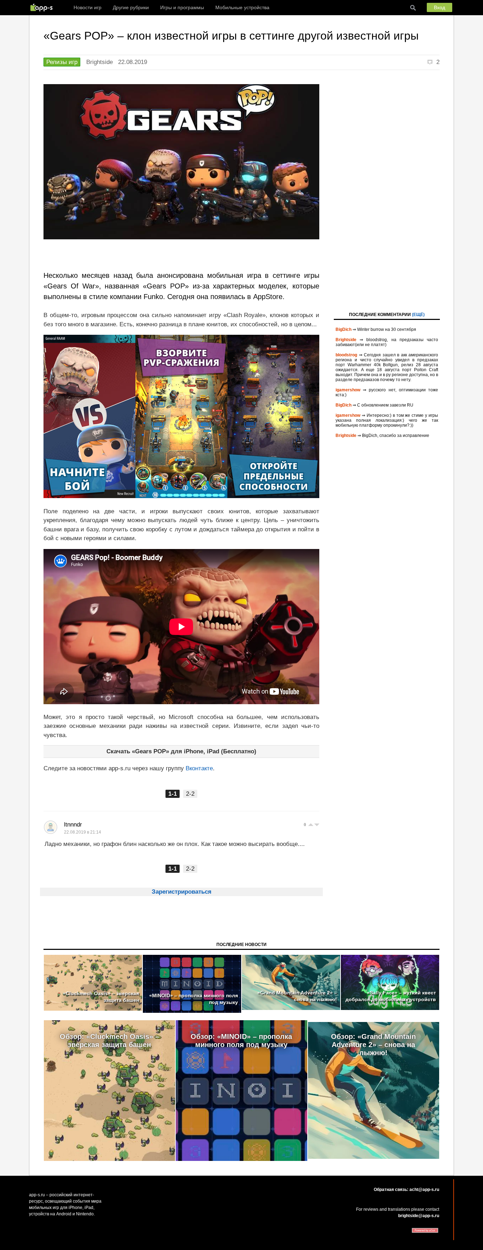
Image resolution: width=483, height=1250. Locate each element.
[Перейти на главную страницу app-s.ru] (43, 7)
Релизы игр (61, 62)
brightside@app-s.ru (418, 1215)
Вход (439, 7)
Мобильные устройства (242, 7)
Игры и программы (182, 7)
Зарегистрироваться (181, 891)
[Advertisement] (387, 190)
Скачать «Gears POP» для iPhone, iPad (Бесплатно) (181, 751)
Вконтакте (199, 768)
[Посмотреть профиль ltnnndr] (50, 827)
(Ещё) (418, 314)
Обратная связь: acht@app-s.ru (406, 1189)
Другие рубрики (131, 7)
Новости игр (87, 7)
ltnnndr (73, 824)
